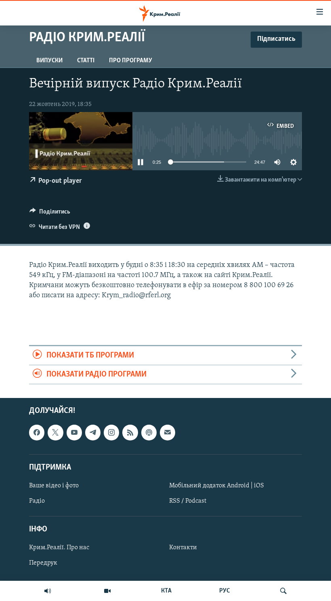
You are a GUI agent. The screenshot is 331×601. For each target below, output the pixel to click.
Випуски (49, 60)
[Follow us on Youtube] (74, 432)
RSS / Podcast (187, 501)
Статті (85, 60)
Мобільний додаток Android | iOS (216, 485)
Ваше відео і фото (54, 485)
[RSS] (130, 432)
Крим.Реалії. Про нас (59, 548)
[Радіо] (48, 591)
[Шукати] (283, 591)
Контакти (183, 548)
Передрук (43, 563)
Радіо (37, 501)
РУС (224, 591)
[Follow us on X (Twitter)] (55, 432)
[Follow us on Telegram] (93, 432)
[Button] (49, 213)
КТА (166, 591)
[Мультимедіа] (107, 591)
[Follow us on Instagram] (111, 432)
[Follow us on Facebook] (36, 432)
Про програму (130, 60)
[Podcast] (149, 432)
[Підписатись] (167, 432)
